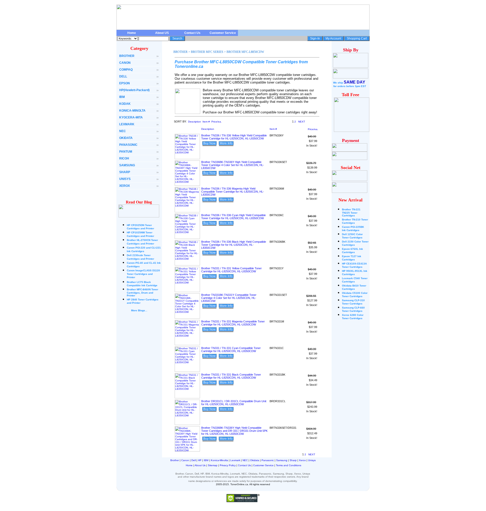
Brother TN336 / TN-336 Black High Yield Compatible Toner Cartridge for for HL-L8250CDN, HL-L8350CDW (233, 244)
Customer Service (223, 33)
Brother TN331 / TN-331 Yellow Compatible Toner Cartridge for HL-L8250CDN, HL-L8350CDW (231, 270)
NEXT (301, 121)
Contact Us (192, 33)
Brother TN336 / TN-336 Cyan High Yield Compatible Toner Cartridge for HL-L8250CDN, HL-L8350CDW (233, 217)
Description (194, 121)
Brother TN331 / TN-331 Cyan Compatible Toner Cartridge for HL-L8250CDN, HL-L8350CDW (231, 349)
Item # (206, 121)
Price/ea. (216, 121)
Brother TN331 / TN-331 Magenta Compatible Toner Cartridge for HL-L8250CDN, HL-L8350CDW (233, 323)
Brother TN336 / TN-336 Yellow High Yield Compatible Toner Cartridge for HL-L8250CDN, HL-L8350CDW (234, 137)
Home (131, 33)
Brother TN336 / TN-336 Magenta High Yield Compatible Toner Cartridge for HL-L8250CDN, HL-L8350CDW (232, 191)
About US (162, 33)
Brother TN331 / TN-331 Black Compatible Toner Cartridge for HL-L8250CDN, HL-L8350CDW (231, 376)
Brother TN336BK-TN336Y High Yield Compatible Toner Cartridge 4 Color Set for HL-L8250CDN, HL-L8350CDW (232, 165)
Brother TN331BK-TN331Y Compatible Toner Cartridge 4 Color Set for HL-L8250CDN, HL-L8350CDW (228, 297)
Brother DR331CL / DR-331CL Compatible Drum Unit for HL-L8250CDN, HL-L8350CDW (233, 403)
